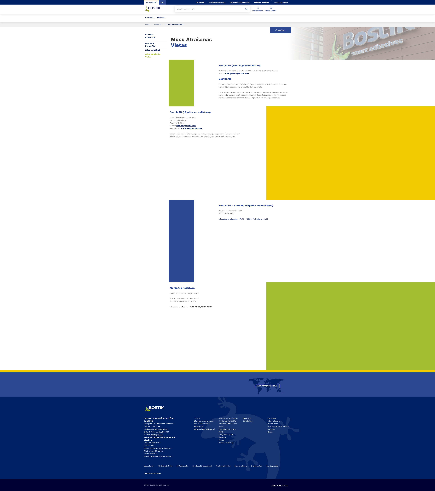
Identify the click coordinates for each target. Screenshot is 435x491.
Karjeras (271, 429)
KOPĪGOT (281, 30)
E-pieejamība (256, 466)
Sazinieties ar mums (152, 473)
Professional (151, 2)
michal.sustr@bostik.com (161, 456)
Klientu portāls (272, 466)
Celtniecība (149, 18)
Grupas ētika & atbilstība (278, 426)
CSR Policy (247, 421)
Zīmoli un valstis (281, 2)
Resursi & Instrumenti (228, 418)
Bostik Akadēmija (226, 443)
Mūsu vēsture (274, 421)
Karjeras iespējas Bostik (240, 2)
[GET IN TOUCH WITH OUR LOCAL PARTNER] (156, 413)
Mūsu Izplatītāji (152, 50)
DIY (162, 2)
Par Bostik (200, 2)
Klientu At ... (158, 24)
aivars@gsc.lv (156, 435)
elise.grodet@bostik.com (237, 73)
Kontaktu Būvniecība (150, 44)
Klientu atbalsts (270, 10)
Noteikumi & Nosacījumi (202, 466)
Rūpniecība (161, 18)
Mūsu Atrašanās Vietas (152, 55)
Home (147, 24)
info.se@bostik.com (186, 126)
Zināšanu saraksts (261, 2)
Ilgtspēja (246, 418)
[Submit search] (246, 9)
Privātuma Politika (165, 466)
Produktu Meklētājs (227, 421)
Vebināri (222, 437)
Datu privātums (241, 466)
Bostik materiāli (257, 10)
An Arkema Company (217, 2)
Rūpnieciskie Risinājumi (204, 429)
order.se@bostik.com (191, 128)
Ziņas (270, 432)
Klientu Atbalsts (150, 36)
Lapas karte (148, 466)
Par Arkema (273, 424)
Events (221, 440)
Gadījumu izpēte (226, 435)
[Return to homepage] (154, 9)
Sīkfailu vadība (182, 466)
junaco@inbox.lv (156, 451)
